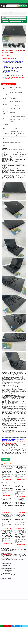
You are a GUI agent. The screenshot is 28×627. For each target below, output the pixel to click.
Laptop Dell (9, 11)
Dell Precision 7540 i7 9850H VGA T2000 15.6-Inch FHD (20, 518)
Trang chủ (4, 11)
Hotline (7, 625)
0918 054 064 (23, 5)
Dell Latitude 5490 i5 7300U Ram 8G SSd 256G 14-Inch (13, 12)
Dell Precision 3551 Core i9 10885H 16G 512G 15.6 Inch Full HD (7, 534)
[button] (25, 25)
